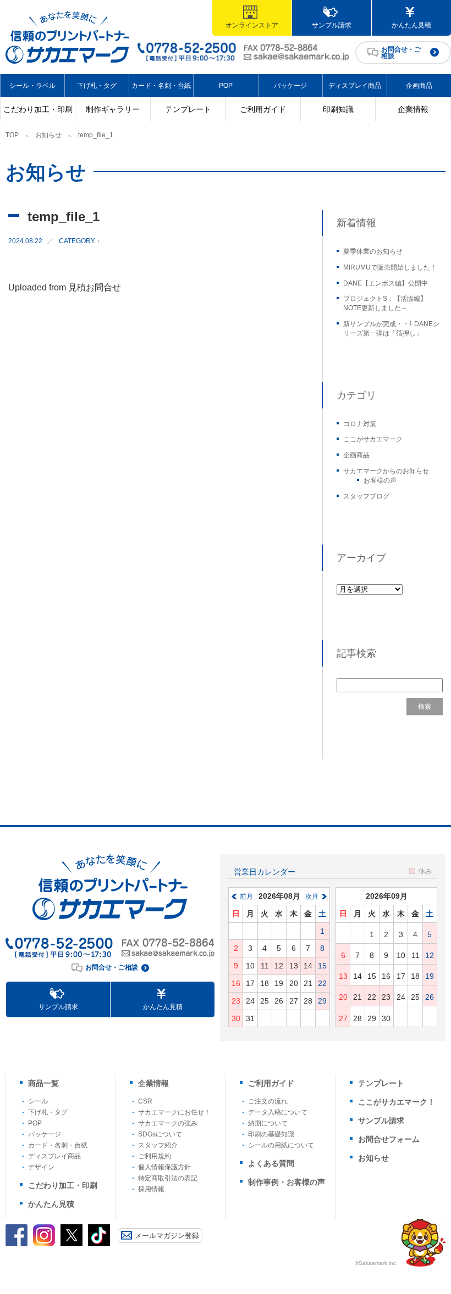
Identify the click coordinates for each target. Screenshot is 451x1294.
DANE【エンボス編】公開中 (385, 283)
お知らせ (48, 135)
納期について (268, 1123)
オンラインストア (252, 25)
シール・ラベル (32, 85)
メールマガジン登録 (167, 1235)
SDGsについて (160, 1134)
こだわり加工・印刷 (38, 109)
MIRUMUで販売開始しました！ (390, 267)
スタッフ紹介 (158, 1145)
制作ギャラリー (113, 109)
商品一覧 (43, 1083)
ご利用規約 (154, 1156)
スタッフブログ (366, 496)
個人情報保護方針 (164, 1167)
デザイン (41, 1167)
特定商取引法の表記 (167, 1178)
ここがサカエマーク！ (396, 1101)
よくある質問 (271, 1163)
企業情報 (413, 109)
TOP (12, 135)
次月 (311, 896)
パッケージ (290, 85)
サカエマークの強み (167, 1123)
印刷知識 (338, 109)
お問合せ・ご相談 (401, 53)
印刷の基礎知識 (271, 1134)
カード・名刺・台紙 (161, 85)
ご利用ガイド (263, 109)
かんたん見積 (411, 25)
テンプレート (188, 109)
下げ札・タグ (97, 85)
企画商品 (419, 85)
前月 (246, 896)
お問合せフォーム (389, 1139)
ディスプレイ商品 (354, 85)
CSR (145, 1101)
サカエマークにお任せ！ (174, 1112)
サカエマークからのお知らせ (386, 471)
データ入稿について (277, 1112)
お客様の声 (380, 480)
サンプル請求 (331, 25)
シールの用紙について (281, 1145)
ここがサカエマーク (373, 439)
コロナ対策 (359, 424)
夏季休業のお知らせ (373, 251)
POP (226, 85)
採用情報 (151, 1189)
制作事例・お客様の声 (286, 1182)
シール (38, 1101)
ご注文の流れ (268, 1101)
